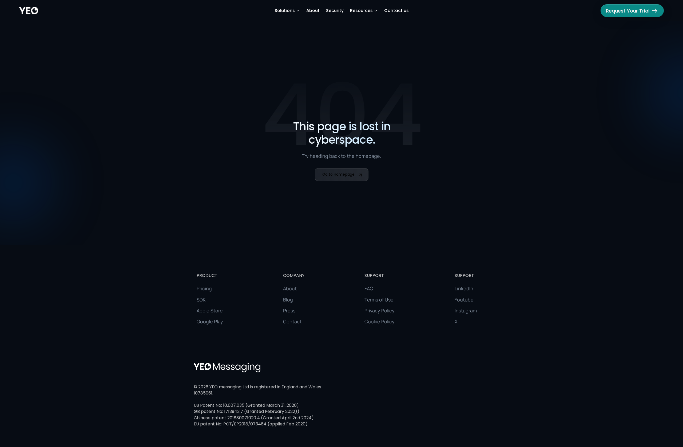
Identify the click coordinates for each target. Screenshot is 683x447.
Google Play (210, 321)
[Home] (28, 10)
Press (289, 310)
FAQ (368, 288)
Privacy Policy (379, 310)
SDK (201, 299)
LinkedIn (464, 288)
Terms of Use (379, 299)
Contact (292, 321)
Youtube (464, 299)
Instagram (466, 310)
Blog (288, 299)
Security (335, 11)
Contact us (396, 11)
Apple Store (210, 310)
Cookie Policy (379, 321)
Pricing (204, 288)
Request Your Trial (627, 10)
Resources (361, 11)
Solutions (285, 11)
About (313, 11)
